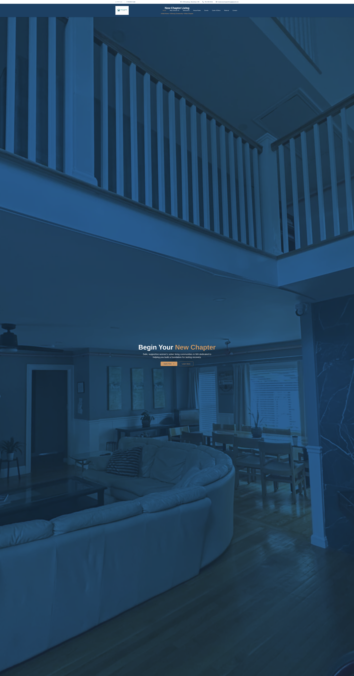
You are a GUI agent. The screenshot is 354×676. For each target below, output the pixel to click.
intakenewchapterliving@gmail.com (228, 2)
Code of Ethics (216, 10)
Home (164, 10)
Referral (226, 10)
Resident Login (131, 1)
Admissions (186, 10)
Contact (235, 10)
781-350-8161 (209, 2)
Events (206, 10)
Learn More (186, 364)
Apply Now (167, 364)
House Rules (197, 10)
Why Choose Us (174, 10)
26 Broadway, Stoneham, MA (190, 2)
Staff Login (119, 1)
